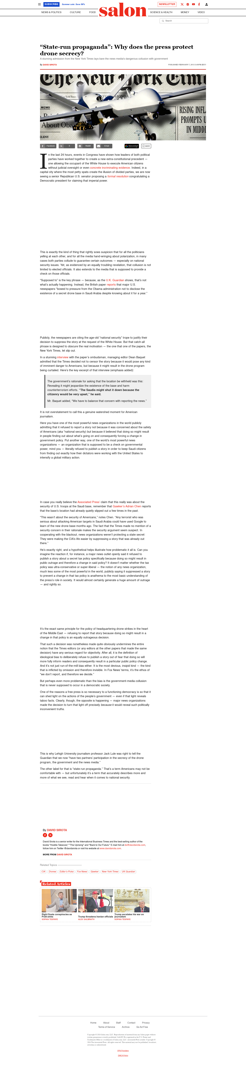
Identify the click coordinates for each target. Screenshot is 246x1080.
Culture (75, 12)
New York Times (110, 872)
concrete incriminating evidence (110, 168)
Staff (118, 1023)
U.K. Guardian (115, 280)
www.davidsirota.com (110, 848)
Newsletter (167, 4)
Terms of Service (106, 1027)
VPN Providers (123, 1051)
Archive (126, 1027)
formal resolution (117, 176)
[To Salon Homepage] (123, 10)
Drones (52, 872)
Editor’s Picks (66, 872)
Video (201, 12)
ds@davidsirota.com (135, 845)
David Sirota (50, 65)
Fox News (82, 872)
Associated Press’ (88, 502)
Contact (131, 1023)
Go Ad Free (142, 1027)
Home (93, 1023)
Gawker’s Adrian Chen (127, 506)
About (106, 1023)
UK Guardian (128, 872)
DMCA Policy (123, 1056)
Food (92, 12)
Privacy (146, 1023)
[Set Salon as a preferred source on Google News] (132, 146)
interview (62, 357)
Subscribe (51, 4)
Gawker (94, 872)
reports (111, 284)
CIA (43, 872)
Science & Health (161, 12)
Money (185, 12)
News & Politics (51, 12)
